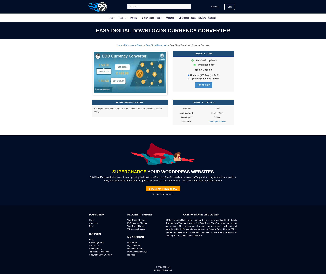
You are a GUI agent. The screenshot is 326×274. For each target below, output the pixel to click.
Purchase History (135, 249)
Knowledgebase (96, 242)
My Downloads (134, 246)
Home (110, 18)
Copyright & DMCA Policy (100, 255)
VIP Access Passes (187, 18)
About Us (93, 223)
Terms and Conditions (99, 252)
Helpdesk (131, 255)
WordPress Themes (136, 226)
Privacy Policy (95, 249)
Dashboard (132, 242)
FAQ (91, 239)
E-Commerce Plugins (137, 223)
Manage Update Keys (137, 252)
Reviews (202, 18)
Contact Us (94, 246)
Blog (91, 226)
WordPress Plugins (136, 220)
